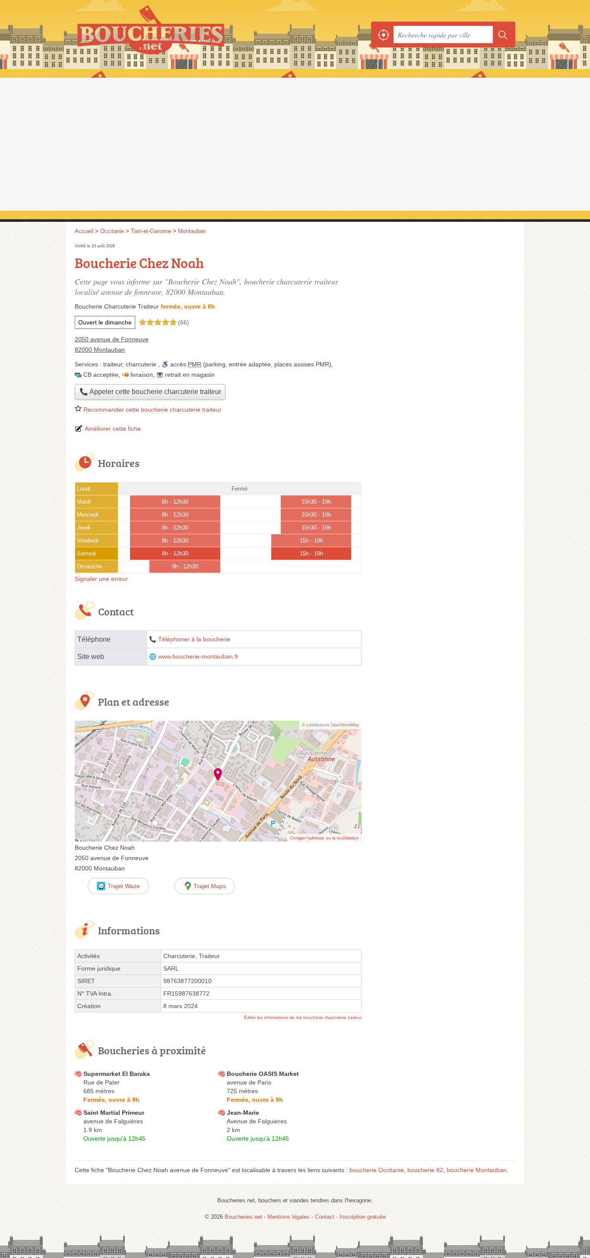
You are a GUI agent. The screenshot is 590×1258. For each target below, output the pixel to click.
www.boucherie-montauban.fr (198, 656)
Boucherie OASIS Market (263, 1073)
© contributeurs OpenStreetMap (330, 725)
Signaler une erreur (101, 578)
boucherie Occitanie (376, 1170)
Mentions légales (288, 1217)
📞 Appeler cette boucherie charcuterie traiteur (150, 391)
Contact (324, 1217)
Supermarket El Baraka (116, 1073)
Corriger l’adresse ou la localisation (324, 838)
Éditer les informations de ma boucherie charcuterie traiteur (303, 1017)
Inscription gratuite (362, 1217)
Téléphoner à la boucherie (194, 639)
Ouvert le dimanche (105, 322)
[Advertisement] (295, 143)
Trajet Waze (124, 886)
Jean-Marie (243, 1112)
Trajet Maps (209, 886)
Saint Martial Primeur (113, 1112)
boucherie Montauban (477, 1170)
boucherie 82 (425, 1170)
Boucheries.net (170, 34)
